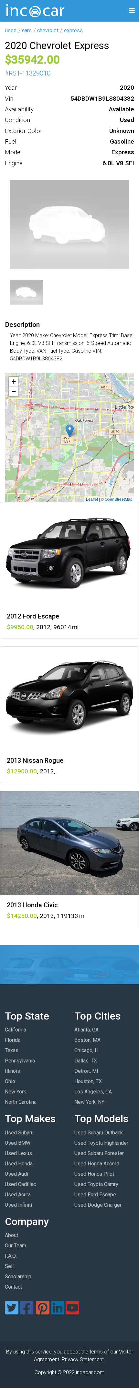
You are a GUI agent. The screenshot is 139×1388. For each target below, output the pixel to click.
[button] (70, 431)
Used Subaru (19, 1133)
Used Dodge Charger (98, 1205)
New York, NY (89, 1102)
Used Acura (18, 1195)
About (11, 1235)
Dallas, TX (85, 1061)
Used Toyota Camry (96, 1184)
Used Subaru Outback (98, 1133)
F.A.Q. (11, 1256)
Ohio (10, 1081)
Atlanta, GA (86, 1030)
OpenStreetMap (119, 499)
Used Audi (16, 1174)
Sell (9, 1266)
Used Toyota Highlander (101, 1143)
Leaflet (92, 499)
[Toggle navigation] (132, 11)
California (15, 1030)
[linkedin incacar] (57, 1312)
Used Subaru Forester (99, 1153)
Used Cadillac (20, 1184)
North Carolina (21, 1102)
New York (15, 1092)
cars (27, 30)
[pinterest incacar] (42, 1312)
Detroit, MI (86, 1071)
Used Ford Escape (95, 1195)
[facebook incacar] (26, 1312)
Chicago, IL (86, 1050)
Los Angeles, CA (93, 1092)
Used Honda (19, 1164)
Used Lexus (18, 1153)
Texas (11, 1050)
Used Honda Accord (96, 1164)
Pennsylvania (20, 1061)
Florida (12, 1040)
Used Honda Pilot (94, 1174)
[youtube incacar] (72, 1312)
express (73, 30)
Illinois (12, 1071)
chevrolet (47, 30)
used (10, 30)
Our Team (15, 1245)
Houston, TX (88, 1081)
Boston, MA (87, 1040)
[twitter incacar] (11, 1312)
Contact (13, 1287)
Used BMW (17, 1143)
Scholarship (18, 1276)
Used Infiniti (18, 1205)
